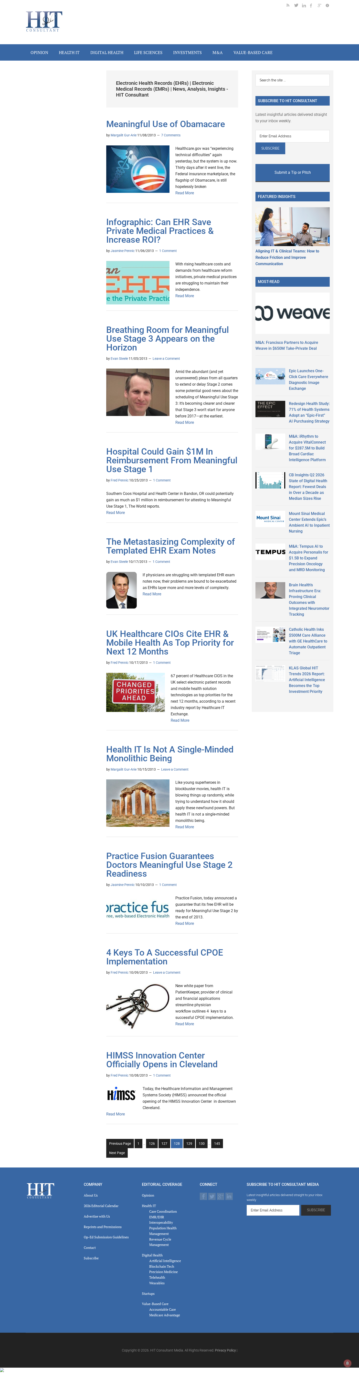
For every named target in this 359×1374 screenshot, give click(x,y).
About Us (91, 1195)
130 (202, 1144)
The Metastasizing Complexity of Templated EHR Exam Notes (170, 546)
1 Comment (168, 251)
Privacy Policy (225, 1350)
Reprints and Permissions (103, 1226)
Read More (184, 193)
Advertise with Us (97, 1216)
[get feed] (290, 6)
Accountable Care (162, 1309)
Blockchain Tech (161, 1266)
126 (152, 1144)
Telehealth (157, 1277)
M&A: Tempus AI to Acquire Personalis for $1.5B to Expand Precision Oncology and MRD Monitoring (308, 558)
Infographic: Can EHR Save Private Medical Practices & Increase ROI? (160, 231)
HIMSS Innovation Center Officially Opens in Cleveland (162, 1059)
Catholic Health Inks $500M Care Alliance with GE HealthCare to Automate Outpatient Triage (308, 641)
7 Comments (170, 135)
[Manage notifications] (347, 1363)
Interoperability (161, 1222)
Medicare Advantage (164, 1315)
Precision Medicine (163, 1271)
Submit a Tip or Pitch (293, 172)
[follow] (298, 6)
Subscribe (91, 1258)
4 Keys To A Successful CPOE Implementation (164, 957)
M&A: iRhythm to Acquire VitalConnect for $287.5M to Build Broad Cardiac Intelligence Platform (307, 448)
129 (190, 1144)
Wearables (157, 1283)
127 (165, 1144)
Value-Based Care (155, 1303)
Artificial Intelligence (165, 1260)
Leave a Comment (166, 358)
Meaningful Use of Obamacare (165, 124)
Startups (148, 1293)
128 (177, 1144)
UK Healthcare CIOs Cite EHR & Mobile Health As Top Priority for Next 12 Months (170, 643)
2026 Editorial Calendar (101, 1205)
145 (218, 1144)
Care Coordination (163, 1211)
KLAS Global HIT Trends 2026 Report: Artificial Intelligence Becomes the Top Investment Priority (307, 680)
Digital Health (152, 1255)
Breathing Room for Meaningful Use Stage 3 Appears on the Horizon (167, 339)
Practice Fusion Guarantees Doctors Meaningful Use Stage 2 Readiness (169, 865)
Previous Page (120, 1143)
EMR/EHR (156, 1217)
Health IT (149, 1205)
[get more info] (329, 6)
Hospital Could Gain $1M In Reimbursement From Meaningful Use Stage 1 (171, 460)
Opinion (148, 1195)
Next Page (117, 1153)
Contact (90, 1247)
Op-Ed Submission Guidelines (106, 1237)
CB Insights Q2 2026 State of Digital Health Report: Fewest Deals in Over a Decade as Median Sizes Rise (308, 487)
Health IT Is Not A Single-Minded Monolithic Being (169, 753)
